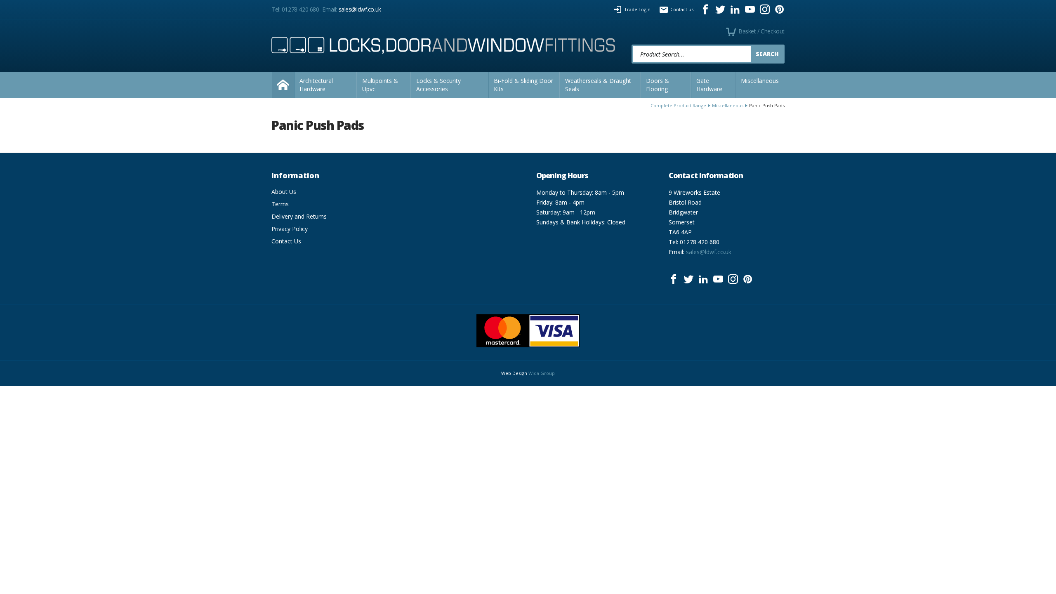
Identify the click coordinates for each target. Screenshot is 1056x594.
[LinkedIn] (735, 9)
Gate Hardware (709, 85)
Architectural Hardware (316, 85)
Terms (280, 204)
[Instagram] (765, 9)
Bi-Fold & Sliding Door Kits (523, 85)
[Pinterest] (780, 9)
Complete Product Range (678, 105)
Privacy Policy (289, 229)
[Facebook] (705, 9)
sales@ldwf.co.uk (360, 9)
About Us (283, 192)
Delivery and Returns (299, 216)
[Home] (283, 85)
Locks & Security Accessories (438, 85)
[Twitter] (720, 9)
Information (295, 175)
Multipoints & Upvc (380, 85)
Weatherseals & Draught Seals (598, 85)
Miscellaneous (760, 81)
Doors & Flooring (657, 85)
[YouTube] (750, 9)
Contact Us (286, 241)
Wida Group (541, 373)
